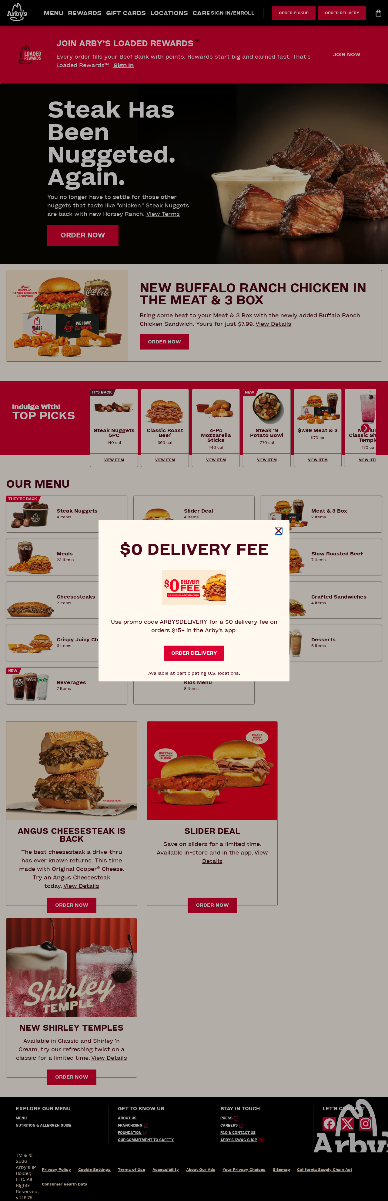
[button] (278, 530)
